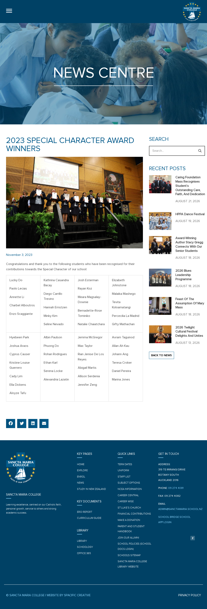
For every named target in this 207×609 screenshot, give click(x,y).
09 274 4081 (176, 488)
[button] (10, 423)
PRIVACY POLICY (189, 595)
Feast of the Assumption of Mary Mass (189, 303)
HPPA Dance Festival (190, 214)
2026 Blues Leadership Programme (183, 275)
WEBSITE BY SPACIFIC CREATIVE (69, 595)
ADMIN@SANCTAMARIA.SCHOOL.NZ (180, 509)
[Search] (200, 150)
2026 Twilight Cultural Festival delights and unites (189, 332)
